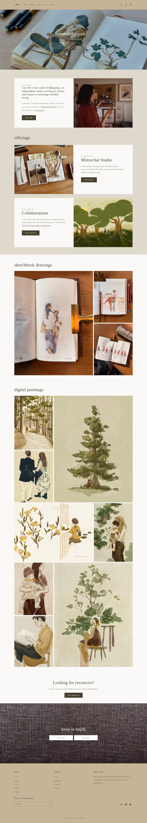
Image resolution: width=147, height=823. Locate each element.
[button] (121, 4)
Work (16, 777)
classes (86, 45)
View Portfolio (30, 233)
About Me (29, 118)
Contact (16, 792)
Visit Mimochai (73, 695)
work (61, 45)
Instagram (86, 738)
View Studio (89, 180)
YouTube (57, 784)
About (16, 788)
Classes (16, 780)
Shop (16, 784)
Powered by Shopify (79, 818)
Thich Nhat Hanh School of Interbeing (36, 225)
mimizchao (70, 818)
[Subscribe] (50, 804)
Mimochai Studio (48, 107)
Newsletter (61, 738)
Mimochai (54, 87)
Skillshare (40, 110)
